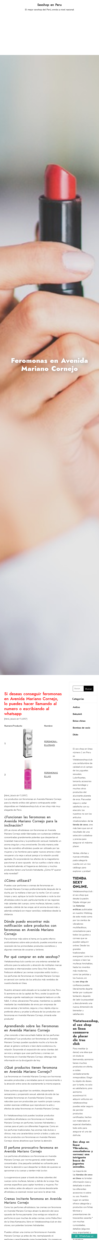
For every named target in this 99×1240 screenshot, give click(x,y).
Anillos (76, 707)
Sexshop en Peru (49, 5)
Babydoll (77, 714)
